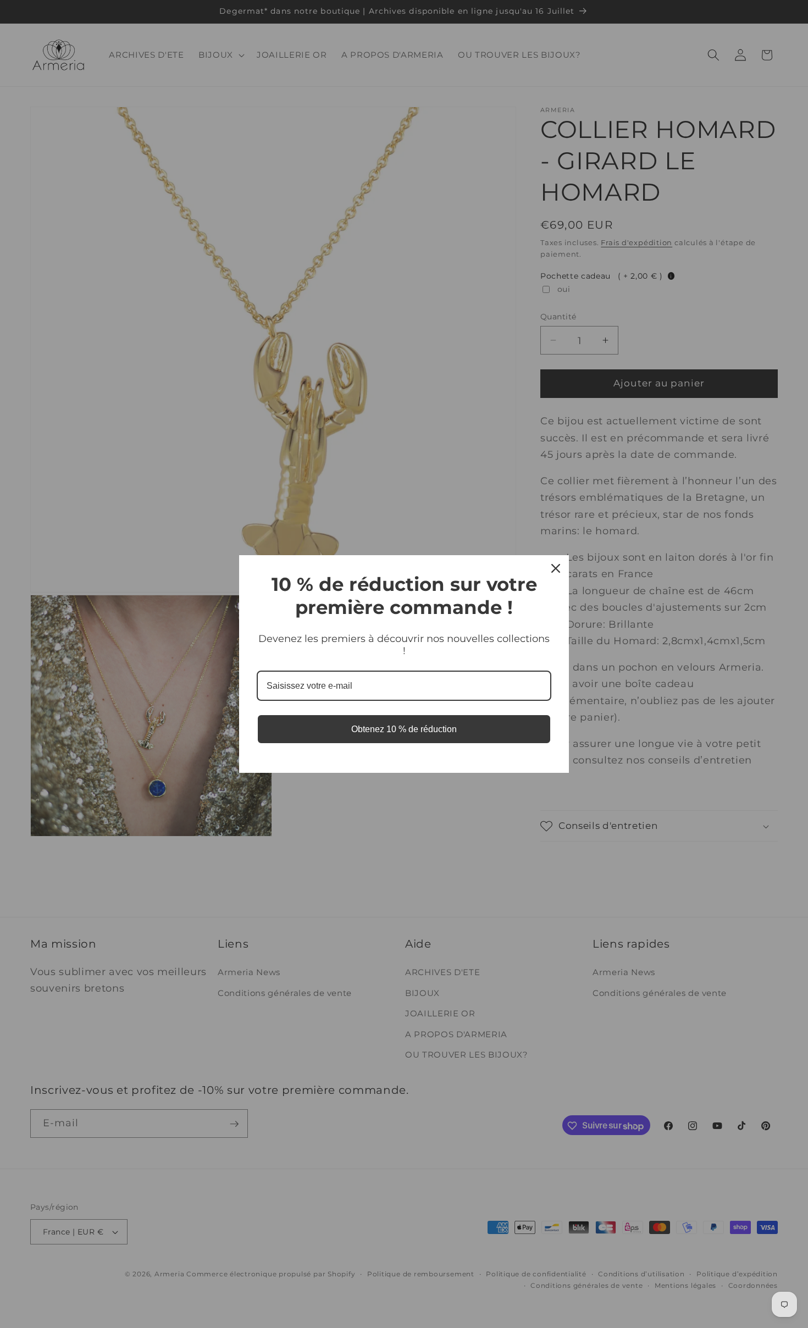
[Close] (556, 568)
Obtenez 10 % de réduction (404, 729)
